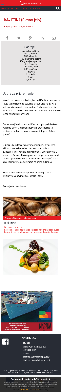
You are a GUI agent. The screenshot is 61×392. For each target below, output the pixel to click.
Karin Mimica (38, 360)
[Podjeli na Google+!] (30, 38)
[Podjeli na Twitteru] (19, 38)
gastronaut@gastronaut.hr (36, 356)
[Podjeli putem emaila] (54, 38)
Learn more (35, 390)
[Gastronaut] (30, 3)
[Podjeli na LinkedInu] (42, 38)
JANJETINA (22, 19)
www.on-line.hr (47, 372)
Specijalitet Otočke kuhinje (19, 26)
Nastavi (24, 389)
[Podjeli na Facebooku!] (7, 38)
